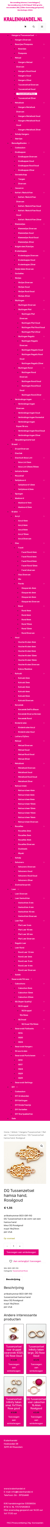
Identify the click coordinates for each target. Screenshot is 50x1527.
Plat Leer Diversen (26, 939)
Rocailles (19, 826)
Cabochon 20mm (25, 997)
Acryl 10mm (23, 534)
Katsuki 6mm (24, 691)
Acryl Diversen (24, 539)
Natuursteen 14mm (27, 813)
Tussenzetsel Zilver (27, 98)
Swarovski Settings (24, 1083)
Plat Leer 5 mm (24, 925)
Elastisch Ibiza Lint (23, 458)
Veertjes (18, 139)
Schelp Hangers (22, 134)
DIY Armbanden (22, 1096)
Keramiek (19, 705)
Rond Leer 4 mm (25, 966)
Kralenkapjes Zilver (27, 265)
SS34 (20, 1042)
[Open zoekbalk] (33, 27)
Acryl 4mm (23, 521)
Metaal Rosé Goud (26, 754)
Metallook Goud (25, 772)
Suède (18, 975)
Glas (17, 543)
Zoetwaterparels (23, 885)
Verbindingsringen (23, 399)
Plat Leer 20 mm (25, 934)
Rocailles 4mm (24, 840)
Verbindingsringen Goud (29, 413)
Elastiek (18, 453)
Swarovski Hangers (23, 1047)
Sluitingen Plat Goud (31, 323)
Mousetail (19, 476)
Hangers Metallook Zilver (29, 130)
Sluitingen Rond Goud (31, 381)
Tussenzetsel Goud (26, 89)
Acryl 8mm (23, 530)
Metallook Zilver (25, 781)
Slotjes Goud (24, 287)
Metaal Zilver (24, 759)
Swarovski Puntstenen (25, 1056)
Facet (20, 548)
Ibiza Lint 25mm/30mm (28, 467)
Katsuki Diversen (25, 700)
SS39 (20, 1078)
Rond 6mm (26, 615)
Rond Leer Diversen (27, 970)
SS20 (20, 1038)
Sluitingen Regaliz (26, 336)
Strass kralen (21, 1051)
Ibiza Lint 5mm (24, 462)
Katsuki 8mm (24, 696)
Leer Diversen (21, 894)
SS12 (20, 1060)
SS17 (20, 1065)
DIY (13, 1087)
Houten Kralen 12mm (27, 656)
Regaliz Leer (20, 943)
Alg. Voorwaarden (35, 1523)
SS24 (20, 1069)
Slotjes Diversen (25, 282)
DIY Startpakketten (24, 1114)
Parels (21, 584)
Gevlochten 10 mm (26, 912)
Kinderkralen (21, 723)
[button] (41, 1146)
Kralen (15, 512)
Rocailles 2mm (24, 831)
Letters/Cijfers (22, 736)
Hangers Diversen (23, 40)
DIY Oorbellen (21, 1109)
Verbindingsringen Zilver (29, 435)
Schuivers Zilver (25, 880)
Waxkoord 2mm (25, 507)
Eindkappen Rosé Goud (28, 166)
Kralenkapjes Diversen (28, 256)
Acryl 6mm (23, 525)
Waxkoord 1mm (25, 503)
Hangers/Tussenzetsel (23, 35)
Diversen (22, 184)
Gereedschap (21, 175)
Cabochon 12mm (25, 993)
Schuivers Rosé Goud (27, 876)
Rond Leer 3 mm (25, 961)
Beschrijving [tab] (13, 1279)
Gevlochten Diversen (27, 916)
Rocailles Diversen (26, 844)
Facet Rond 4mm (29, 552)
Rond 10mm (27, 624)
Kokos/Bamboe (25, 669)
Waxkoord (19, 498)
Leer (14, 889)
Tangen (21, 179)
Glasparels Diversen (31, 602)
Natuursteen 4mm (26, 790)
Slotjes (18, 278)
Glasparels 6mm (29, 593)
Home (6, 1132)
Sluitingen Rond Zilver (32, 395)
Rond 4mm (26, 611)
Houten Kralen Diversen (28, 665)
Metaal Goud (23, 750)
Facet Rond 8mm (29, 561)
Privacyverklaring (19, 1523)
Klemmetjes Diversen (27, 229)
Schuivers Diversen (27, 867)
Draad (14, 444)
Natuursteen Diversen (28, 822)
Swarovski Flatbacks (24, 1029)
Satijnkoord (20, 480)
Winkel (14, 1132)
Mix (19, 579)
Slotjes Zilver (24, 296)
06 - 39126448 (21, 1495)
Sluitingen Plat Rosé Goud (33, 327)
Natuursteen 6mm (26, 795)
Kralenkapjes (21, 251)
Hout (17, 638)
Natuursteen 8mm (26, 799)
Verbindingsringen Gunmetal (31, 417)
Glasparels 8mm (29, 597)
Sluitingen (19, 300)
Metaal (18, 58)
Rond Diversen (28, 633)
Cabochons (20, 984)
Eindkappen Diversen (27, 157)
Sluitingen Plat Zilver (31, 332)
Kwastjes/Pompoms (24, 44)
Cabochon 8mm (25, 988)
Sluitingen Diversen (27, 305)
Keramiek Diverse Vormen (29, 714)
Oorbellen (19, 273)
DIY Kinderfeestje (23, 1105)
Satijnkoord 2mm (26, 489)
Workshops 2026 (25, 10)
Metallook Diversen (26, 768)
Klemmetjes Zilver (26, 242)
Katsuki (18, 674)
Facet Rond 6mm (29, 557)
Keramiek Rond (25, 718)
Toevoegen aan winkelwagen (21, 1252)
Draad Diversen (22, 449)
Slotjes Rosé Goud (26, 291)
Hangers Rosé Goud (27, 71)
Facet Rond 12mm (29, 566)
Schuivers (19, 862)
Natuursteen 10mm (27, 804)
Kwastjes (22, 49)
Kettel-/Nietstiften (24, 193)
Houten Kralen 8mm (27, 651)
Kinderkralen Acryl (26, 727)
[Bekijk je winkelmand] (25, 27)
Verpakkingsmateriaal (25, 440)
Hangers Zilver (25, 80)
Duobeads (22, 849)
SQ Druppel (23, 1006)
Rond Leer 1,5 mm (26, 952)
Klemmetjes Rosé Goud (28, 238)
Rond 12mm (27, 629)
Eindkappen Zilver (26, 170)
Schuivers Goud (25, 871)
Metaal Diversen (25, 745)
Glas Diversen (24, 575)
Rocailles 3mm (24, 835)
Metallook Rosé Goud (27, 777)
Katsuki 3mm (24, 683)
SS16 (20, 1033)
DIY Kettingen (21, 1101)
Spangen (19, 494)
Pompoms (22, 53)
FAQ (8, 1523)
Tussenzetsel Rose (26, 94)
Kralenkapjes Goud (26, 260)
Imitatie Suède (21, 471)
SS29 (20, 1074)
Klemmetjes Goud (26, 233)
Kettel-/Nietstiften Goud (29, 206)
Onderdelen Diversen (24, 269)
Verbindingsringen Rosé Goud (31, 431)
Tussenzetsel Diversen (28, 85)
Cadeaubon (20, 148)
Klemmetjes (20, 224)
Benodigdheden (19, 143)
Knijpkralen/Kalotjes (24, 247)
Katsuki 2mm (24, 678)
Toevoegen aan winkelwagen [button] (14, 1367)
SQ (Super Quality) (23, 1002)
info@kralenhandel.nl (22, 1492)
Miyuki (21, 853)
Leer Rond (19, 948)
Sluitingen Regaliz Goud (32, 350)
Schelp (18, 858)
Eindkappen (20, 152)
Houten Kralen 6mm (27, 647)
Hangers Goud (24, 76)
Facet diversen (28, 570)
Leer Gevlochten (22, 898)
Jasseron (19, 188)
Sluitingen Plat (25, 309)
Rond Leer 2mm (25, 957)
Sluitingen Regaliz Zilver (32, 363)
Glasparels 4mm (29, 588)
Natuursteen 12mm (26, 808)
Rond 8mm (26, 620)
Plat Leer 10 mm (25, 930)
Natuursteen (21, 786)
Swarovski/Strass (20, 979)
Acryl (17, 516)
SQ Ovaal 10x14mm (30, 1024)
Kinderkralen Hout (26, 732)
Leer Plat (19, 921)
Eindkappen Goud (26, 161)
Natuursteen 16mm (26, 817)
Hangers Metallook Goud (29, 116)
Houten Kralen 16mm (27, 660)
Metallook (19, 103)
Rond (20, 606)
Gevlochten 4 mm (26, 907)
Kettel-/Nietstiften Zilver (30, 220)
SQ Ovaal (22, 1020)
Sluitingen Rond (25, 368)
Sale (14, 1118)
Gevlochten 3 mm (25, 903)
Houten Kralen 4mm (27, 642)
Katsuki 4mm (24, 687)
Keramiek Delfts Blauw (28, 709)
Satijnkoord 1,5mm (26, 485)
